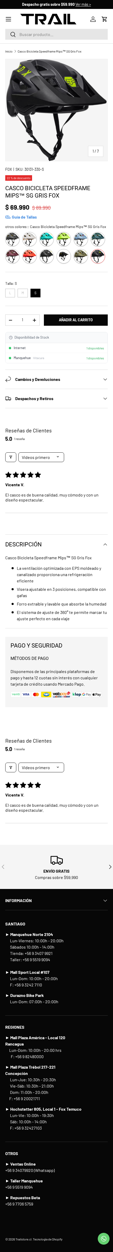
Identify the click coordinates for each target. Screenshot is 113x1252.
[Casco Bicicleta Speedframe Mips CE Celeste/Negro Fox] (46, 239)
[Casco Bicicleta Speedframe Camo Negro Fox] (12, 239)
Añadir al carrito (76, 320)
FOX (8, 169)
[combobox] (56, 34)
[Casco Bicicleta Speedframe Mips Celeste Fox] (81, 239)
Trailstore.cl (24, 1239)
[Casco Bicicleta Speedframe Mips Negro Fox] (46, 256)
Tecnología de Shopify (48, 1239)
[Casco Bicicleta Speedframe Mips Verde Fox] (81, 256)
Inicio (9, 51)
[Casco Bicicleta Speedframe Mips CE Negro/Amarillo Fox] (63, 239)
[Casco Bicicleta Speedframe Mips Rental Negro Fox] (63, 256)
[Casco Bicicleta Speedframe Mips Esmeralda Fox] (98, 239)
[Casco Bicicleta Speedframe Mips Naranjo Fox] (29, 256)
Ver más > (83, 4)
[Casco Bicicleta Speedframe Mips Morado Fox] (12, 256)
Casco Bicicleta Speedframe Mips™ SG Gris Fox (49, 51)
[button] (104, 19)
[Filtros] (10, 457)
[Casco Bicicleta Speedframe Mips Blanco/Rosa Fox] (29, 239)
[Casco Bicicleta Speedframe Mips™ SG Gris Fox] (98, 256)
